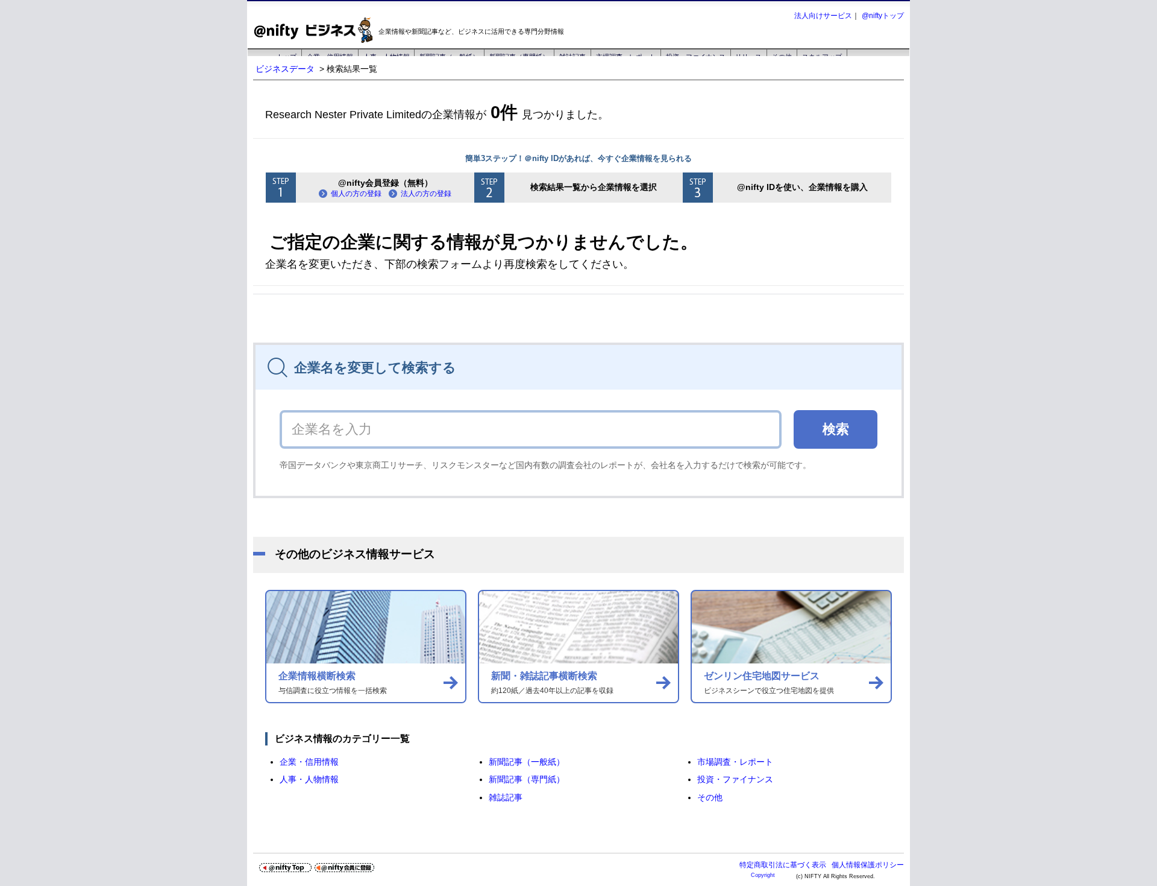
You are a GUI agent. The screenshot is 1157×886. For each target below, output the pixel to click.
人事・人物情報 (309, 779)
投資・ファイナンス (735, 779)
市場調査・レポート (735, 762)
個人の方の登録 (356, 193)
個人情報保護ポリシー (868, 865)
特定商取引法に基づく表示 (782, 865)
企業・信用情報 (309, 762)
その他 (710, 797)
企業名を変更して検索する (375, 367)
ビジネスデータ (285, 69)
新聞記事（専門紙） (527, 779)
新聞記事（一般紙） (527, 762)
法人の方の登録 (426, 193)
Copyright (763, 875)
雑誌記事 (505, 797)
